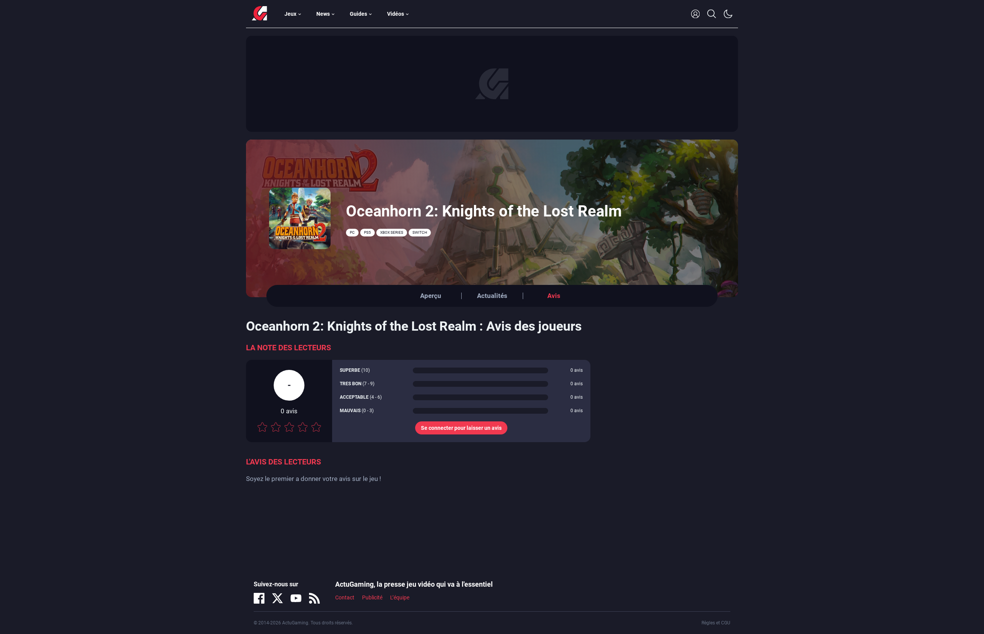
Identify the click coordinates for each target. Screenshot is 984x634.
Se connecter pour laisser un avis (461, 428)
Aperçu (430, 296)
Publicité (372, 597)
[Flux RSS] (314, 598)
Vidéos (395, 14)
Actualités (492, 296)
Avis (553, 296)
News (323, 14)
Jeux (290, 14)
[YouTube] (296, 598)
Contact (344, 597)
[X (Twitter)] (277, 598)
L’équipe (399, 597)
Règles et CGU (715, 623)
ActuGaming (259, 14)
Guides (358, 14)
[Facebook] (259, 598)
